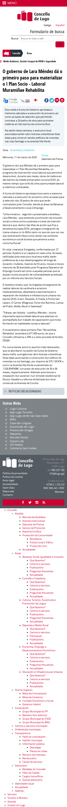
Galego (47, 25)
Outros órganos (23, 690)
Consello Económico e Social (37, 700)
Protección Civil (38, 546)
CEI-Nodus (16, 444)
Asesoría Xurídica (31, 531)
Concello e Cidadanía (33, 578)
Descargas (35, 747)
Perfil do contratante (33, 736)
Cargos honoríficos (32, 776)
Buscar (15, 38)
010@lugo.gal (57, 473)
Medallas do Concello (34, 769)
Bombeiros (36, 538)
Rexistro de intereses (33, 754)
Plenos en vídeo (38, 751)
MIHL (13, 419)
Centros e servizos (40, 564)
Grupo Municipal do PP (35, 711)
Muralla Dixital (19, 437)
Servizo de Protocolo (33, 528)
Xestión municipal (32, 740)
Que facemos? (37, 560)
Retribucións (29, 758)
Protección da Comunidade (37, 535)
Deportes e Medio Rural (35, 625)
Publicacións (37, 567)
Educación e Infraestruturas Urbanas (42, 672)
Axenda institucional (33, 521)
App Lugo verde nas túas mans (29, 416)
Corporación (22, 708)
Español (60, 25)
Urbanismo (28, 150)
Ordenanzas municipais (28, 729)
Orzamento (16, 150)
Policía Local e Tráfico (41, 542)
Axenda (11, 801)
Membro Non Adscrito (34, 715)
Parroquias (36, 636)
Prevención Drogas (21, 430)
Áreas (29, 53)
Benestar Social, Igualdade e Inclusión (43, 556)
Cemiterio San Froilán (23, 448)
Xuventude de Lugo (22, 426)
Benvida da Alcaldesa (33, 517)
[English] (27, 102)
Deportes (15, 434)
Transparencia (22, 733)
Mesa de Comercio (32, 697)
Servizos (12, 794)
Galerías (19, 790)
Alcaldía (19, 513)
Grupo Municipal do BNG (36, 722)
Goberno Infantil (31, 704)
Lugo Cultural (18, 408)
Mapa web (8, 491)
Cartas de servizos (32, 762)
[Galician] (22, 102)
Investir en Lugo (16, 805)
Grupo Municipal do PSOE (36, 718)
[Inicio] (33, 16)
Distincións (21, 765)
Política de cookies (13, 476)
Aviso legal (8, 480)
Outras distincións (32, 780)
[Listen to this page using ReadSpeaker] (36, 100)
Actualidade (28, 549)
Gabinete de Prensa (33, 524)
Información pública (33, 744)
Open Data (9, 487)
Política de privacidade (15, 473)
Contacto (8, 494)
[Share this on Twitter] (51, 100)
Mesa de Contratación (34, 693)
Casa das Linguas (20, 423)
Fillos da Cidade (30, 772)
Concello (16, 53)
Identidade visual (24, 783)
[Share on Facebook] (46, 100)
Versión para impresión (62, 100)
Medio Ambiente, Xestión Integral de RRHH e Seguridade (29, 61)
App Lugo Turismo (21, 412)
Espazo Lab (17, 441)
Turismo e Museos (17, 798)
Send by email (57, 100)
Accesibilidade (10, 484)
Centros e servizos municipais (31, 726)
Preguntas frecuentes (41, 571)
